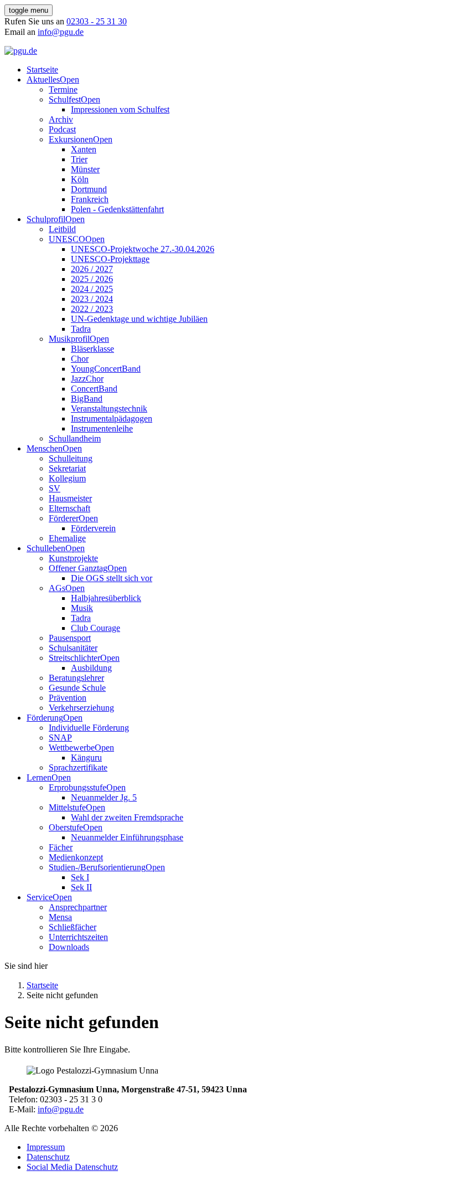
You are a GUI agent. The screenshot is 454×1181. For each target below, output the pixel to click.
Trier (79, 159)
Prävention (67, 697)
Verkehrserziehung (81, 707)
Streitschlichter (74, 658)
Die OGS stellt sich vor (111, 578)
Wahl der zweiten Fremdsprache (127, 817)
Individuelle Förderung (89, 727)
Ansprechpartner (78, 907)
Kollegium (67, 478)
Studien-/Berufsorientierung (97, 867)
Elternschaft (69, 508)
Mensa (60, 917)
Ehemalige (67, 538)
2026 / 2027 (92, 269)
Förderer (64, 518)
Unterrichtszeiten (78, 937)
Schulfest (65, 99)
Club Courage (95, 628)
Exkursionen (71, 139)
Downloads (69, 947)
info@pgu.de (61, 32)
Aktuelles (43, 79)
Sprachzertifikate (78, 767)
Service (40, 897)
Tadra (81, 328)
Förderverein (93, 528)
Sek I (80, 877)
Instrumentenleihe (102, 428)
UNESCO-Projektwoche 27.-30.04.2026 (142, 249)
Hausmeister (70, 498)
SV (54, 488)
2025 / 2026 (92, 279)
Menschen (45, 448)
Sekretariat (67, 468)
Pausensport (70, 638)
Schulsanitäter (73, 648)
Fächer (61, 847)
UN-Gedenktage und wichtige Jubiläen (139, 319)
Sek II (81, 887)
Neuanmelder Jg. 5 (104, 797)
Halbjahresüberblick (106, 598)
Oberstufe (66, 827)
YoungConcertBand (106, 368)
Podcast (62, 129)
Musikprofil (69, 338)
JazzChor (87, 378)
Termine (63, 89)
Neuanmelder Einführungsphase (127, 837)
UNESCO (67, 239)
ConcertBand (94, 388)
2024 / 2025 (92, 289)
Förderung (45, 717)
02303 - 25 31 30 (96, 21)
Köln (80, 179)
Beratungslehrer (76, 677)
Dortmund (89, 189)
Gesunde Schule (77, 687)
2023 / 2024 (92, 299)
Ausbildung (91, 667)
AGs (57, 588)
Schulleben (46, 548)
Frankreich (90, 199)
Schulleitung (70, 458)
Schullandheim (75, 438)
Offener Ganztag (78, 568)
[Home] (20, 50)
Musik (82, 608)
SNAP (60, 737)
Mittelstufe (67, 807)
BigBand (86, 398)
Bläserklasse (92, 348)
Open (69, 79)
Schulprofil (46, 219)
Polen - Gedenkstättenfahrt (117, 209)
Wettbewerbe (72, 747)
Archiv (61, 119)
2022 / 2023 (92, 309)
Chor (80, 358)
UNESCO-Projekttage (110, 259)
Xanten (83, 149)
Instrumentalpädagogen (111, 418)
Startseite (42, 69)
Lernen (39, 777)
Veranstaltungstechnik (109, 408)
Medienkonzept (76, 857)
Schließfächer (72, 927)
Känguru (86, 757)
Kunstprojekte (73, 558)
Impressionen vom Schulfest (120, 109)
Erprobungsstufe (77, 787)
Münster (85, 169)
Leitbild (62, 229)
